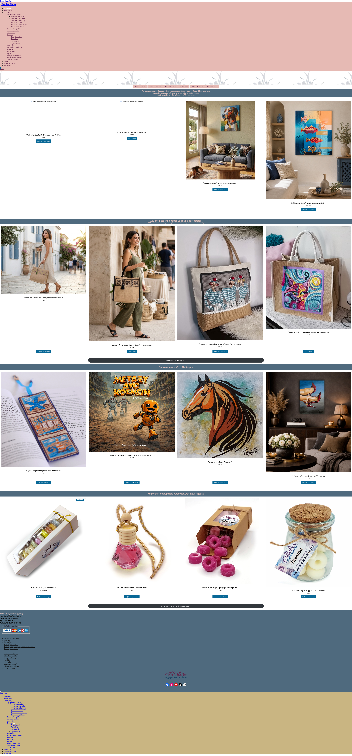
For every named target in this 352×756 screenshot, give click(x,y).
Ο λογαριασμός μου (10, 63)
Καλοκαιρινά (15, 41)
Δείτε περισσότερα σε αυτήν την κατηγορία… (175, 606)
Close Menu (3, 693)
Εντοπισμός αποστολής (12, 638)
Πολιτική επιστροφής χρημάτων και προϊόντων (19, 647)
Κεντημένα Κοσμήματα (14, 47)
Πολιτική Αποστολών (11, 645)
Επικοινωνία (7, 65)
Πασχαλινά (14, 39)
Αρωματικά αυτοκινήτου (19, 25)
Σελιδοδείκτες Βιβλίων (14, 57)
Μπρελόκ (10, 49)
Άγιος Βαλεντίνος (16, 37)
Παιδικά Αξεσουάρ (140, 86)
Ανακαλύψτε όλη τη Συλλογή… (176, 360)
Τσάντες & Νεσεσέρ (170, 86)
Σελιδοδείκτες (184, 86)
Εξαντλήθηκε (132, 138)
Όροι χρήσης (8, 643)
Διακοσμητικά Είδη (13, 31)
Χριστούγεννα (15, 43)
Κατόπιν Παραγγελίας (43, 482)
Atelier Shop (7, 8)
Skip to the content (6, 1)
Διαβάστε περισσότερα (43, 141)
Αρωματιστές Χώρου (17, 27)
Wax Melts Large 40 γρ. (18, 18)
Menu (2, 69)
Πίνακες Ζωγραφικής (14, 55)
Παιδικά (9, 53)
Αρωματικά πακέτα (17, 22)
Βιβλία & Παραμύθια (13, 29)
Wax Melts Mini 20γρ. (17, 16)
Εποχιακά (10, 35)
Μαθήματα (7, 61)
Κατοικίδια (10, 45)
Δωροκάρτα (11, 33)
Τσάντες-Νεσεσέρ (13, 59)
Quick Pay (7, 640)
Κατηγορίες (7, 12)
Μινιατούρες (11, 51)
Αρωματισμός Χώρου (14, 14)
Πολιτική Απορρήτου (11, 649)
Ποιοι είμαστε (8, 10)
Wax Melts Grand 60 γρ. (18, 20)
